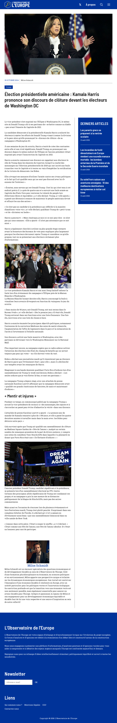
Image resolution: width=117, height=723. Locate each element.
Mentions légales (32, 705)
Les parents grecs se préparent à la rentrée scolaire (91, 133)
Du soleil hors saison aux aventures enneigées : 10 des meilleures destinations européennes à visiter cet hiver (94, 186)
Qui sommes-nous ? (13, 705)
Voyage (8, 87)
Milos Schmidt (27, 80)
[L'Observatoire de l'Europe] (17, 4)
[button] (101, 4)
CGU (44, 705)
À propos (91, 4)
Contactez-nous (12, 709)
